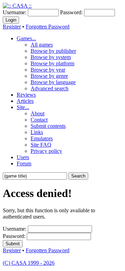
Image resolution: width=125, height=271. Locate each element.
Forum (24, 163)
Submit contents (48, 126)
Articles (25, 101)
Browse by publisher (53, 51)
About (37, 113)
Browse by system (51, 57)
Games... (26, 38)
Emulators (42, 138)
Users (23, 157)
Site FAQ (41, 145)
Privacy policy (46, 151)
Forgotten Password (47, 27)
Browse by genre (49, 76)
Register (12, 27)
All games (42, 45)
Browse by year (48, 70)
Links (37, 132)
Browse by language (53, 82)
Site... (23, 107)
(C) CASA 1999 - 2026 (29, 263)
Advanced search (49, 88)
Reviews (26, 95)
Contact (39, 120)
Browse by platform (52, 63)
